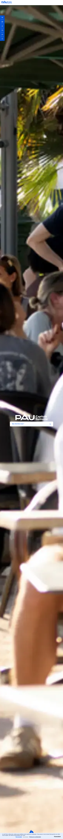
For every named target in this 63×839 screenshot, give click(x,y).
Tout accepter (19, 836)
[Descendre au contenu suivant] (31, 832)
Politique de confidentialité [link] (35, 836)
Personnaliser (57, 836)
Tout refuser (25, 836)
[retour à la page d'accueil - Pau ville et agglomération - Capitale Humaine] (7, 4)
